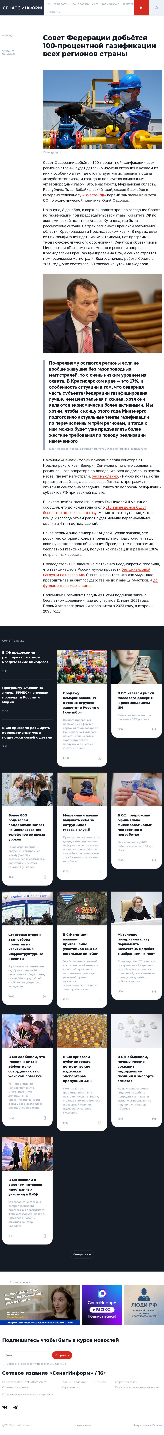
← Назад (7, 35)
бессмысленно (105, 476)
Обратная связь (126, 1382)
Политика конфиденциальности (137, 1387)
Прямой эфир (110, 3)
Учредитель (70, 1387)
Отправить (62, 1355)
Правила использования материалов (27, 1394)
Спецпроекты (80, 3)
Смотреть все (82, 1254)
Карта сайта (83, 1425)
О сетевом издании (15, 1387)
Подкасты (128, 3)
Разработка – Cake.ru (147, 1425)
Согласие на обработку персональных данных (36, 1363)
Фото (95, 3)
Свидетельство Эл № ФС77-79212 (24, 1382)
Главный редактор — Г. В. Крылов (84, 1382)
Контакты (54, 11)
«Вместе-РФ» (94, 195)
